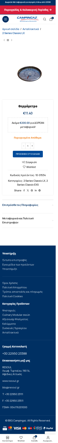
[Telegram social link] (40, 190)
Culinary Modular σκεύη (16, 315)
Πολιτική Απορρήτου (14, 287)
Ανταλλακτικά (31, 29)
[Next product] (11, 40)
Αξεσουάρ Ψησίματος (15, 319)
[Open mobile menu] (5, 19)
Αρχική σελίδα (10, 29)
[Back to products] (8, 40)
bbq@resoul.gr (10, 387)
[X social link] (28, 190)
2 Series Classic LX (13, 33)
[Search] (45, 19)
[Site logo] (28, 19)
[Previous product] (4, 40)
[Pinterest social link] (32, 190)
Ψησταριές (8, 310)
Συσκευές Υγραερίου (14, 328)
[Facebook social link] (24, 190)
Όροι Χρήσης (10, 283)
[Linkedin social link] (36, 190)
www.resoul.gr (10, 381)
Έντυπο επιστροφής (14, 260)
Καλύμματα (9, 323)
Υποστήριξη (9, 269)
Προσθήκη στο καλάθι (28, 154)
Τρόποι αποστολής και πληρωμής (22, 291)
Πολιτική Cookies (12, 296)
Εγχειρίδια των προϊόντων (18, 264)
